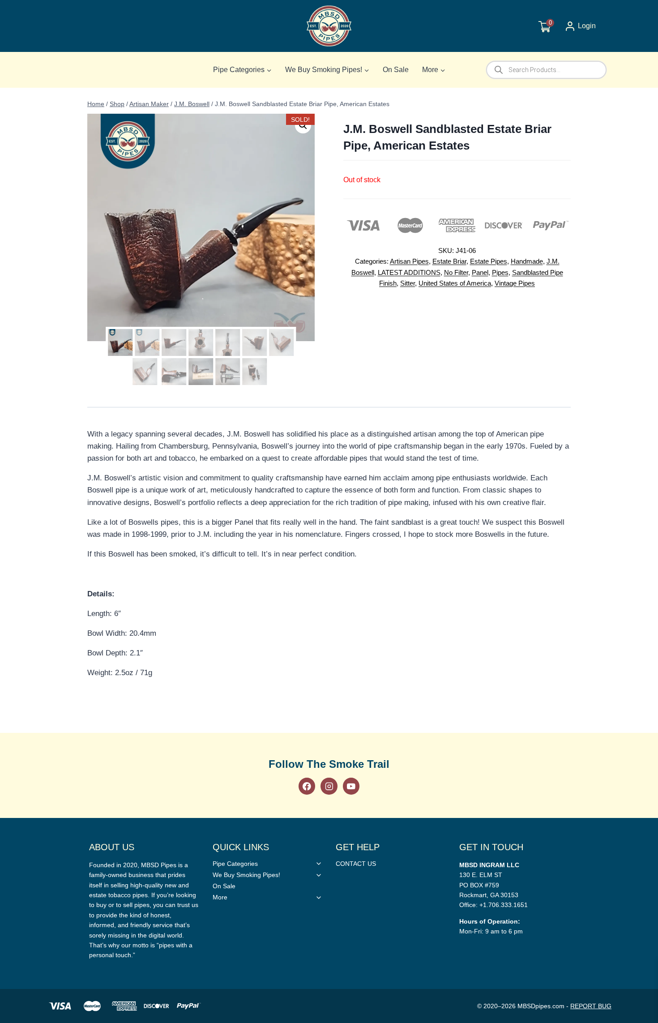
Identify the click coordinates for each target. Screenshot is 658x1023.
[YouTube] (351, 786)
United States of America (455, 283)
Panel (480, 272)
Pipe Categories (235, 863)
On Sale (396, 69)
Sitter (407, 283)
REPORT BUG (590, 1006)
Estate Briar (449, 261)
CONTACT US (356, 863)
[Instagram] (328, 786)
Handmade (527, 261)
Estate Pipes (488, 261)
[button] (303, 125)
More (220, 897)
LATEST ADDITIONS (409, 272)
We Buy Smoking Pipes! (246, 874)
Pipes (500, 272)
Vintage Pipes (515, 283)
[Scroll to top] (636, 722)
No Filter (456, 272)
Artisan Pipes (409, 261)
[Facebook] (307, 786)
